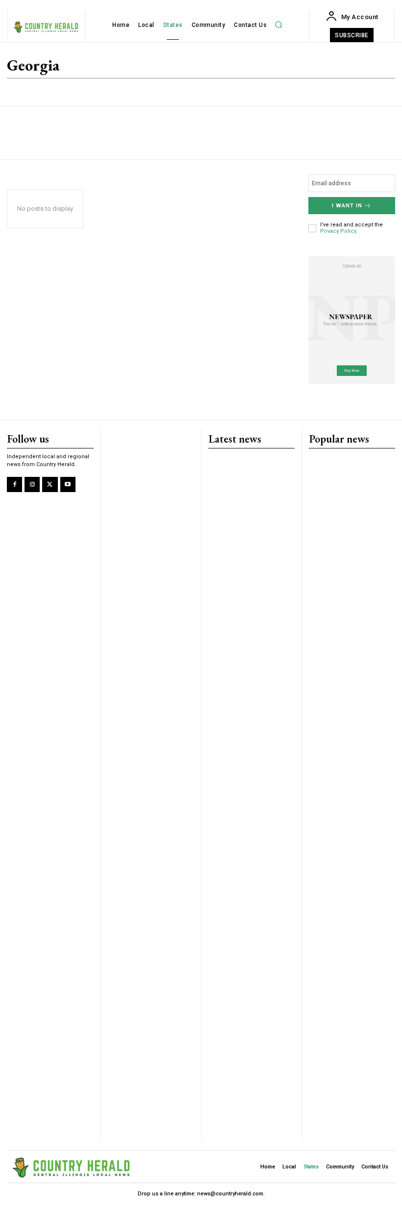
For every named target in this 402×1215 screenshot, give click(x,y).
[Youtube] (67, 484)
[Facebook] (14, 484)
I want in (347, 205)
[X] (49, 484)
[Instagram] (32, 484)
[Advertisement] (121, 133)
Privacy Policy (338, 231)
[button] (278, 25)
